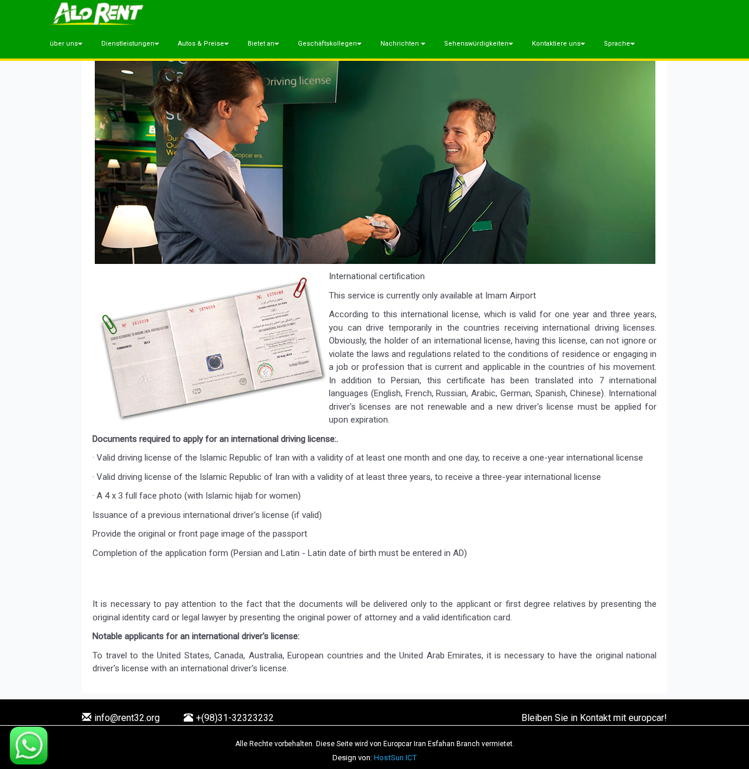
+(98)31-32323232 (235, 717)
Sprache (617, 43)
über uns (64, 43)
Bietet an (261, 43)
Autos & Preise (201, 43)
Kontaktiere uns (556, 43)
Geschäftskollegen (327, 43)
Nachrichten (400, 43)
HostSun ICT (395, 757)
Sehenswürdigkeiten (476, 43)
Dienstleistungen (127, 43)
